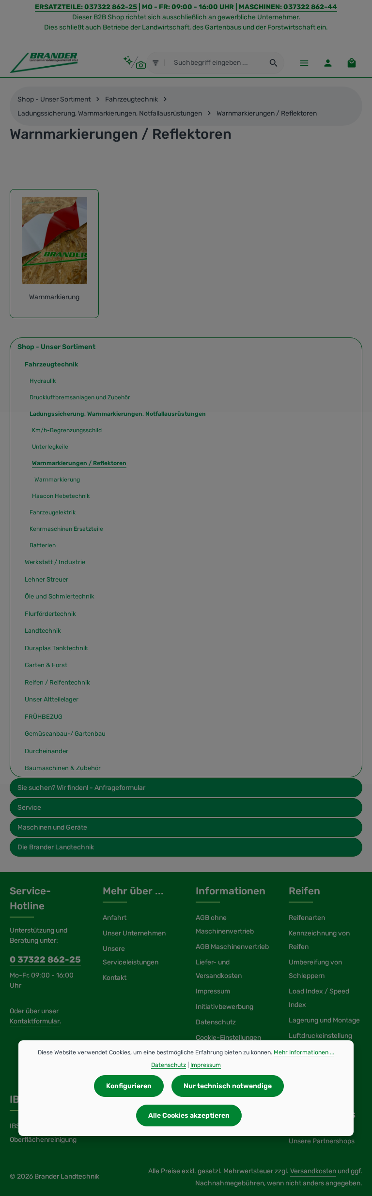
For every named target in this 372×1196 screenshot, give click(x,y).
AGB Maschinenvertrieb (232, 947)
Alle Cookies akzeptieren (189, 1115)
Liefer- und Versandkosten (219, 969)
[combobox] (214, 63)
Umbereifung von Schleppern (315, 969)
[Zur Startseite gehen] (44, 63)
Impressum (213, 991)
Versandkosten (313, 1171)
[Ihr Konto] (328, 62)
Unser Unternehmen (134, 933)
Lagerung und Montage (324, 1020)
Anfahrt (114, 918)
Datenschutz (216, 1022)
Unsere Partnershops (322, 1141)
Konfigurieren (129, 1086)
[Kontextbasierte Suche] (134, 62)
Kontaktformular (35, 1021)
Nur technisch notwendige (228, 1086)
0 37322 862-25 (45, 959)
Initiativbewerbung (224, 1007)
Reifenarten (307, 918)
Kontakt (114, 978)
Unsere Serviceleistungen (130, 955)
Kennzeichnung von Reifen (319, 940)
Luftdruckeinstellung (320, 1036)
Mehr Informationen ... (304, 1052)
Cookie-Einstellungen (228, 1038)
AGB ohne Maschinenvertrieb (225, 924)
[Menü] (304, 62)
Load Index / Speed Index (319, 998)
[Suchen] (274, 63)
